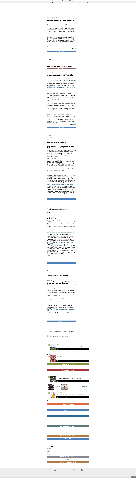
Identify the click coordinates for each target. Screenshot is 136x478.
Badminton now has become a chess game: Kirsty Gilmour (71, 385)
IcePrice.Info (48, 451)
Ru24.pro (56, 0)
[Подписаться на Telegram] (85, 0)
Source (48, 46)
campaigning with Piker (62, 175)
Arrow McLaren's (49, 295)
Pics (47, 471)
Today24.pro (59, 0)
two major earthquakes (57, 245)
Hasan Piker (53, 150)
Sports (65, 471)
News (65, 470)
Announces (66, 472)
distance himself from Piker (62, 177)
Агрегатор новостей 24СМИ (68, 431)
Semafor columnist (53, 153)
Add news (74, 470)
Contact (82, 469)
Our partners (66, 469)
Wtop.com (48, 21)
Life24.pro (52, 0)
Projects (55, 469)
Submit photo (74, 473)
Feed (47, 472)
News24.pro (48, 0)
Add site (73, 471)
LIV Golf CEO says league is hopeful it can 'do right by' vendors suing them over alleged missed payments (57, 386)
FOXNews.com (49, 76)
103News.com (49, 447)
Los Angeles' (72, 80)
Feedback (74, 469)
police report (49, 103)
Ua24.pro (55, 473)
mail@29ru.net (82, 470)
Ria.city (67, 0)
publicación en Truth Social (62, 24)
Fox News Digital (49, 174)
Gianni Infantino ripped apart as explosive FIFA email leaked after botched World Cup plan (84, 386)
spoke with (57, 253)
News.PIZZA (48, 450)
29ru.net (48, 449)
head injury (69, 91)
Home (48, 470)
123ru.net (87, 0)
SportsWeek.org (49, 448)
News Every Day (49, 17)
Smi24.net (48, 452)
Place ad (73, 472)
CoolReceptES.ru (71, 0)
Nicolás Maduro (57, 222)
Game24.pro (63, 0)
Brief (47, 473)
